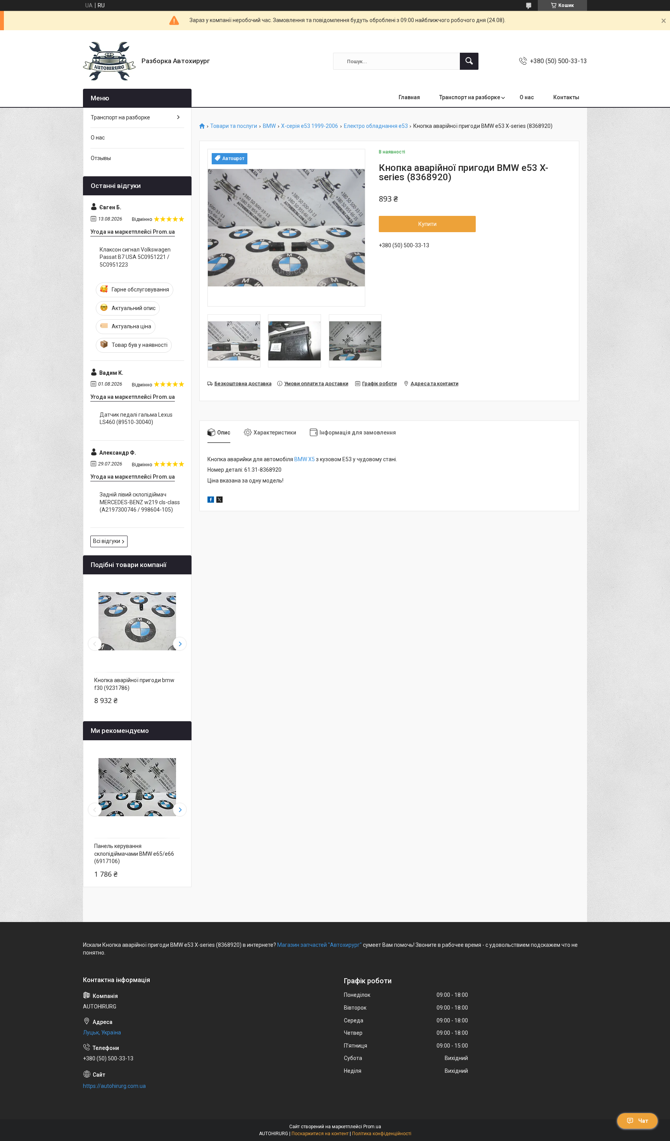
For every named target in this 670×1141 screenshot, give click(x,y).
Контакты (566, 97)
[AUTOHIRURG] (109, 61)
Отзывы (101, 158)
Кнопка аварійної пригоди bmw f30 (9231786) (134, 684)
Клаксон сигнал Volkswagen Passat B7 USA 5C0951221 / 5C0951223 (135, 257)
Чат (643, 1121)
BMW (269, 126)
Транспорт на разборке (469, 97)
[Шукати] (469, 61)
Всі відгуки (106, 541)
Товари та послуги (233, 126)
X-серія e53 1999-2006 (309, 126)
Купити (427, 224)
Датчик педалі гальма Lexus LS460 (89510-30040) (136, 419)
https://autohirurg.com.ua (114, 1086)
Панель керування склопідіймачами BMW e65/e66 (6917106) (134, 853)
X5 (311, 459)
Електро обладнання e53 (376, 126)
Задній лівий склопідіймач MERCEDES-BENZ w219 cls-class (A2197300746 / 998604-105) (140, 502)
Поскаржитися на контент (320, 1133)
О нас (527, 97)
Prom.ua (372, 1126)
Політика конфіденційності (381, 1133)
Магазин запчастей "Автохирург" (319, 945)
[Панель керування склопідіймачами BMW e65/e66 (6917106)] (137, 787)
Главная (409, 97)
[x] (219, 501)
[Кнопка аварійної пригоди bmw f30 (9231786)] (137, 621)
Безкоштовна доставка (242, 383)
